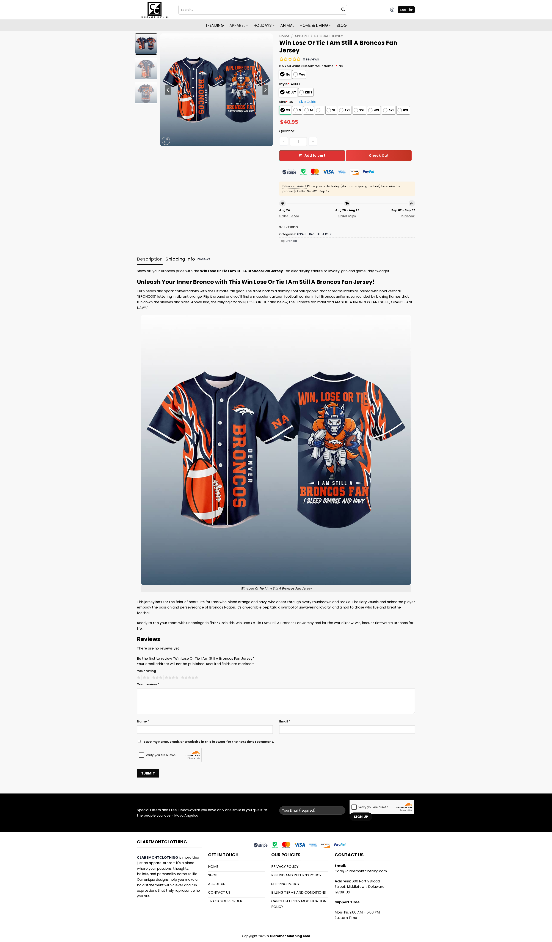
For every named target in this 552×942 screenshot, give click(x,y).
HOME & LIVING (314, 25)
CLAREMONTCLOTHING (157, 857)
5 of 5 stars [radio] (189, 677)
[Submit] (343, 9)
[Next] (265, 90)
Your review (148, 684)
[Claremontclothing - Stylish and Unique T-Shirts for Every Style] (154, 10)
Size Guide (307, 101)
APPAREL (302, 36)
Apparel (237, 25)
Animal (287, 25)
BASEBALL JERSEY (328, 36)
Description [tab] (150, 259)
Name (143, 721)
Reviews (203, 259)
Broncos (292, 241)
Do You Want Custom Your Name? (308, 66)
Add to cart (314, 155)
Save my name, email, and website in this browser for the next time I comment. (209, 742)
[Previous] (168, 90)
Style (284, 84)
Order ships (347, 216)
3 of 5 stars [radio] (156, 677)
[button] (406, 9)
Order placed (289, 216)
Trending (214, 25)
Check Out (379, 155)
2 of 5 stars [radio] (145, 677)
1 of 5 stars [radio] (138, 677)
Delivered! (407, 216)
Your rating (146, 671)
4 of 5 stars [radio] (171, 677)
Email (284, 721)
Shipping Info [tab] (180, 259)
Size (283, 102)
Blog (342, 25)
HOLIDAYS (263, 25)
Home (284, 36)
